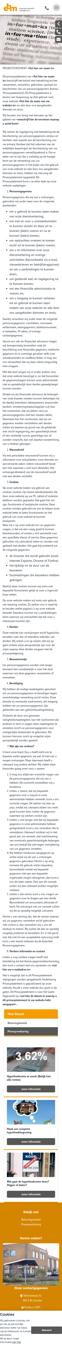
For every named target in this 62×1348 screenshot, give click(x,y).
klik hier (16, 1342)
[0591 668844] (47, 7)
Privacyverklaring (18, 1031)
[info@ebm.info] (58, 39)
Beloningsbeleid (17, 1023)
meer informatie (31, 1089)
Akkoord (46, 1330)
